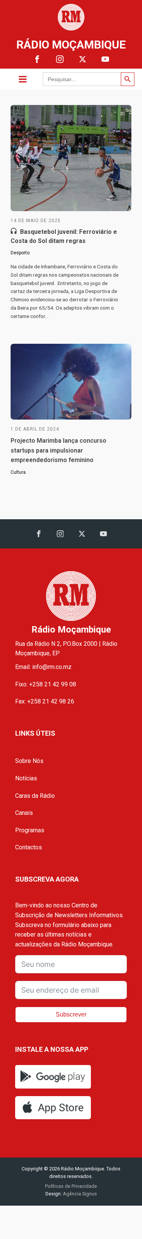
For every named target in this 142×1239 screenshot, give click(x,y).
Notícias (26, 778)
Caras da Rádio (35, 795)
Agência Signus (79, 1194)
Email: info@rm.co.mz (43, 666)
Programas (29, 830)
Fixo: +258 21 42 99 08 (45, 684)
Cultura (18, 472)
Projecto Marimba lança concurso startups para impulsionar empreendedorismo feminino (58, 450)
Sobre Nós (29, 760)
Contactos (28, 847)
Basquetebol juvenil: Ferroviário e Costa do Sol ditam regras (64, 236)
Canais (24, 812)
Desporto (20, 252)
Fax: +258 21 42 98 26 (44, 701)
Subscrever (71, 1014)
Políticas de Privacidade (71, 1186)
